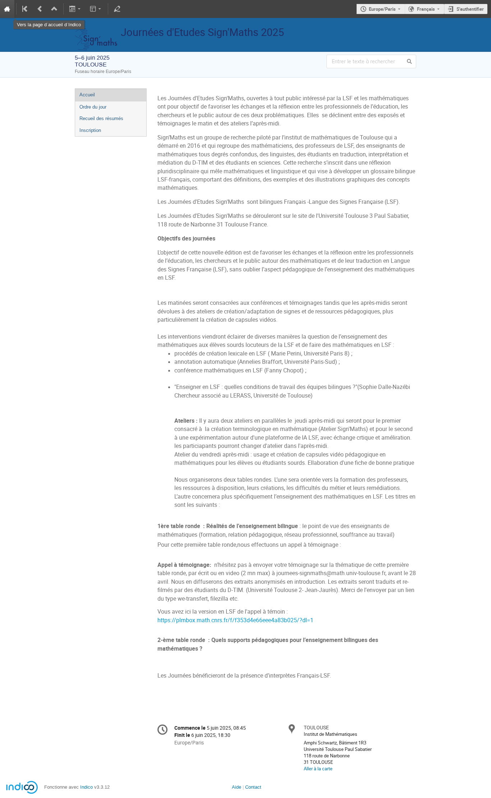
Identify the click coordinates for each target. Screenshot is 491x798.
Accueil (87, 94)
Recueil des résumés (101, 118)
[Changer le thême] (96, 9)
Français (426, 9)
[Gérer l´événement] (117, 9)
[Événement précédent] (40, 9)
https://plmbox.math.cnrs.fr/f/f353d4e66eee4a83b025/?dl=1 (235, 620)
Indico (86, 787)
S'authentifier (470, 9)
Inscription (90, 130)
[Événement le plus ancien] (25, 9)
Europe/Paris (382, 9)
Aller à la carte (318, 768)
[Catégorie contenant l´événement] (54, 9)
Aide (236, 787)
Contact (253, 787)
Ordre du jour (92, 107)
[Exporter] (75, 9)
